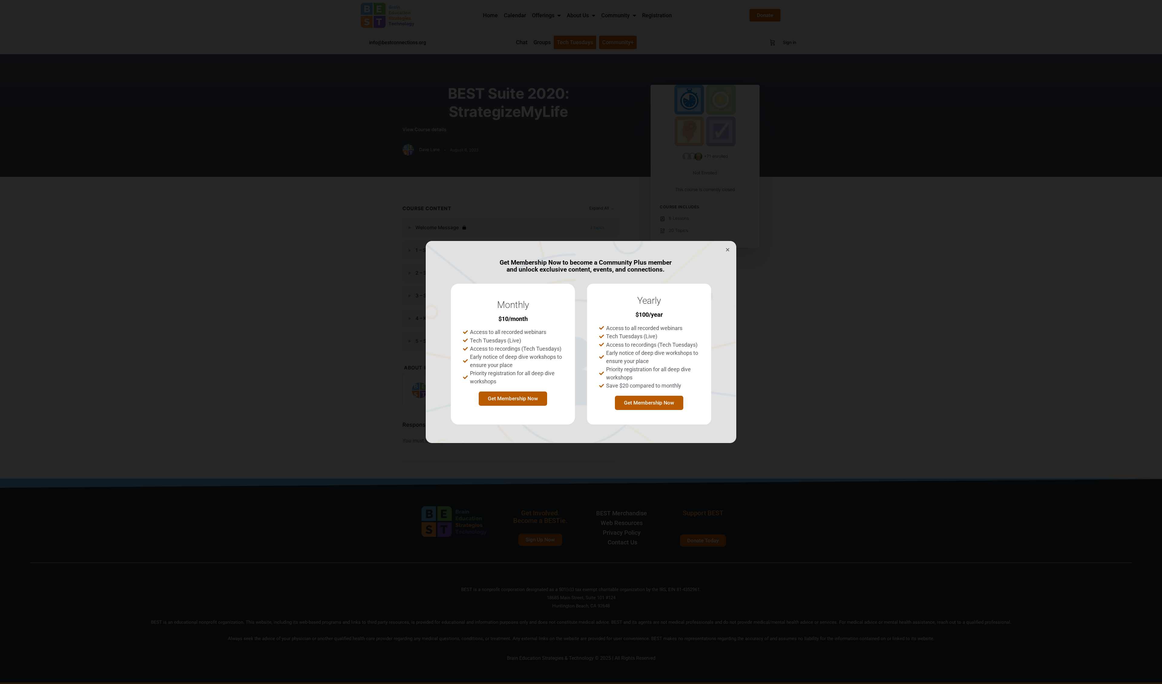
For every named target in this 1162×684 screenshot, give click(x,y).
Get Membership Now (513, 398)
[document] (581, 342)
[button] (727, 249)
